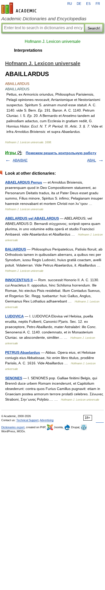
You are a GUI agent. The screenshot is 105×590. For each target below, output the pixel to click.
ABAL (91, 160)
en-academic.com (19, 8)
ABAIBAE (20, 160)
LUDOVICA (14, 316)
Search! (94, 28)
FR (98, 4)
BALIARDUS (15, 249)
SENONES (13, 378)
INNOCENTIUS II (19, 280)
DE (79, 4)
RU (69, 4)
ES (88, 4)
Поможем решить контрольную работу (61, 153)
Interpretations (28, 50)
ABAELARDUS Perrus (23, 182)
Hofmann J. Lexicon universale (53, 41)
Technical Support (27, 420)
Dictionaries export (12, 427)
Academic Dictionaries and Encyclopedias (43, 18)
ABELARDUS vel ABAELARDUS (32, 218)
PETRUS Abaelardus (22, 352)
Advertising (47, 420)
